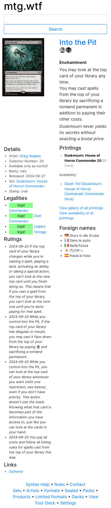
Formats (52, 490)
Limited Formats (51, 496)
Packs (89, 490)
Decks (78, 496)
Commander (18, 210)
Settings (68, 502)
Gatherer (16, 471)
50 (104, 160)
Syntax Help (38, 484)
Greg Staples (30, 156)
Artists (33, 490)
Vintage (40, 232)
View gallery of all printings (81, 208)
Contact (77, 484)
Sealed (72, 490)
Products (22, 496)
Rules (60, 484)
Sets (18, 490)
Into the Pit (78, 42)
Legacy (39, 226)
